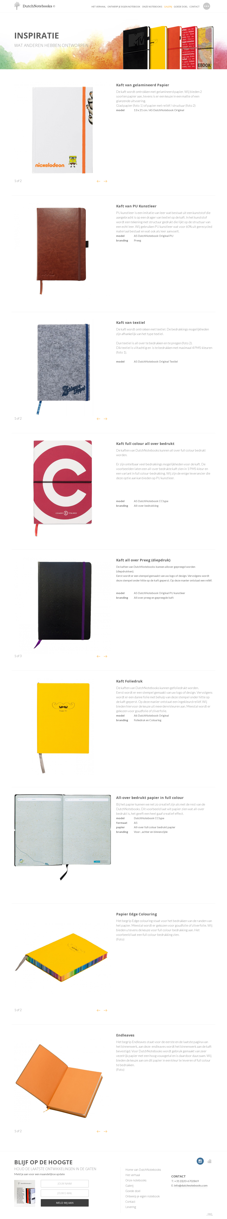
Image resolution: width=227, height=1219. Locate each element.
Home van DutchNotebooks (143, 1170)
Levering (130, 1207)
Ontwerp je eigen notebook (123, 6)
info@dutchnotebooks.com (190, 1185)
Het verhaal (99, 6)
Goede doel (181, 6)
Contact (194, 6)
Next (105, 181)
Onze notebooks (152, 6)
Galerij (129, 1186)
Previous (98, 181)
